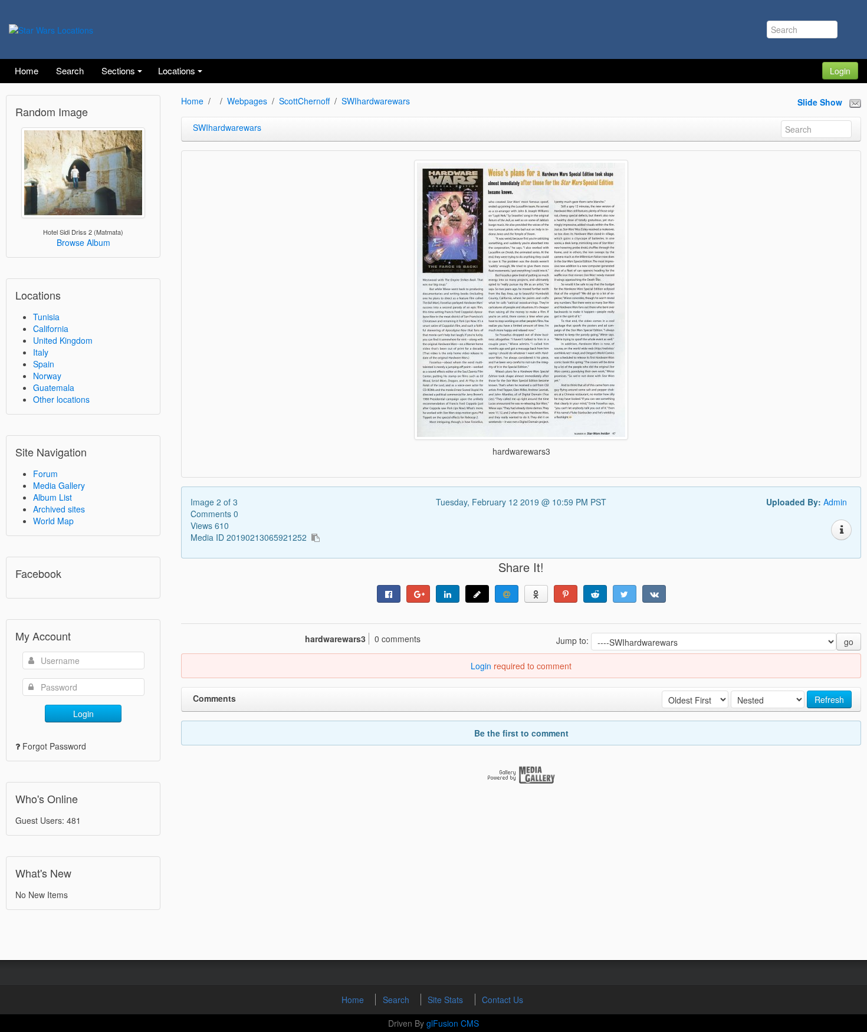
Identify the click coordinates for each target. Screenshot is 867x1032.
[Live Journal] (477, 594)
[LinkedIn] (447, 594)
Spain (43, 364)
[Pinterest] (565, 594)
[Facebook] (388, 594)
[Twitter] (624, 594)
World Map (53, 521)
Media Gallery (59, 485)
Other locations (61, 399)
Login (840, 71)
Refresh (829, 699)
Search (397, 999)
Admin (835, 502)
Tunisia (46, 317)
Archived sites (59, 509)
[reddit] (595, 594)
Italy (40, 352)
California (50, 328)
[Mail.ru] (506, 594)
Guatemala (53, 387)
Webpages (247, 101)
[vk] (654, 594)
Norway (47, 376)
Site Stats (446, 999)
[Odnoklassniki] (536, 594)
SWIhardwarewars (375, 101)
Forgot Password (54, 746)
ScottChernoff (304, 101)
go (848, 642)
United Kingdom (63, 340)
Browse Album (83, 242)
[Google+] (418, 594)
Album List (52, 497)
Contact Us (502, 999)
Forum (45, 473)
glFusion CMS (452, 1023)
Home (192, 101)
